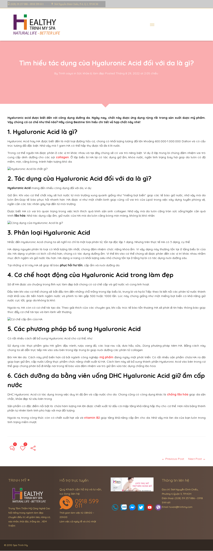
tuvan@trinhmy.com (180, 506)
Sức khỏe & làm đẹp (90, 73)
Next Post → (197, 459)
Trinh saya (66, 73)
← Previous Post (173, 459)
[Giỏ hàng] (123, 508)
